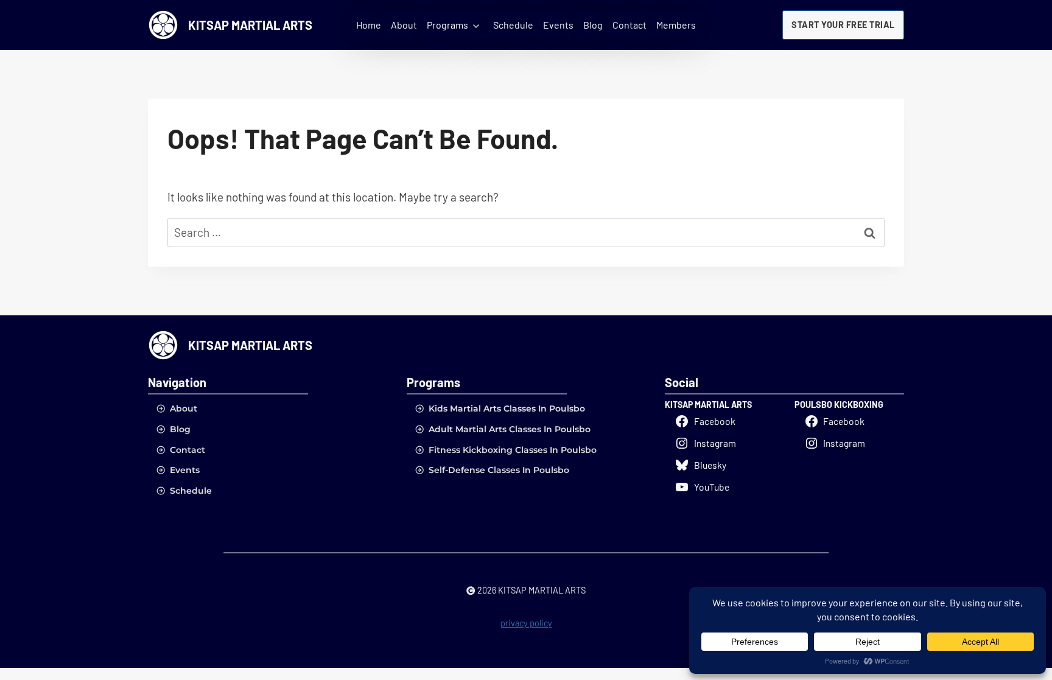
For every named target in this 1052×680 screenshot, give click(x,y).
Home (368, 24)
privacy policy (526, 623)
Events (558, 24)
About (404, 24)
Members (676, 24)
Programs (447, 24)
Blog (593, 24)
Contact (629, 24)
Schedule (513, 24)
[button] (843, 25)
